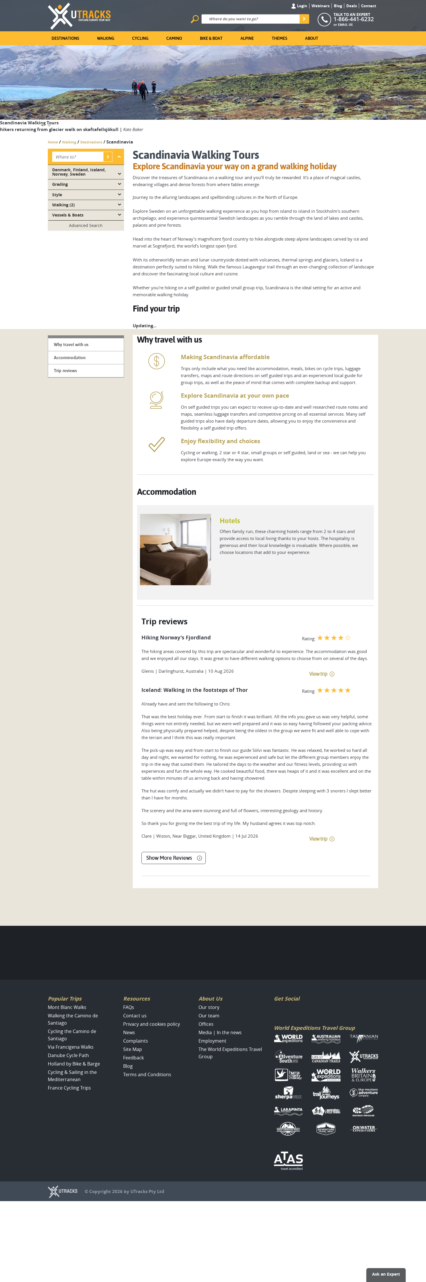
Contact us (135, 1015)
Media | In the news (220, 1032)
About (311, 38)
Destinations (65, 38)
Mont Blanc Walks (67, 1007)
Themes (279, 38)
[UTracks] (79, 15)
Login (301, 5)
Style (57, 195)
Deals (351, 5)
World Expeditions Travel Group (314, 1028)
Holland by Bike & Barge (74, 1064)
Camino (174, 38)
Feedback (133, 1057)
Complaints (135, 1041)
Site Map (132, 1049)
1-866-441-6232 (354, 19)
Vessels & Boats (67, 215)
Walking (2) (63, 205)
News (129, 1032)
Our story (209, 1007)
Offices (206, 1024)
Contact (368, 5)
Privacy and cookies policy (151, 1024)
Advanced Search (86, 225)
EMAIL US (345, 24)
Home (53, 142)
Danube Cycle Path (68, 1055)
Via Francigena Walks (71, 1047)
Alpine (247, 38)
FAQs (128, 1007)
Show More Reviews (169, 858)
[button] (42, 125)
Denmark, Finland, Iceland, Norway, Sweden (79, 172)
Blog (338, 5)
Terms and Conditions (147, 1074)
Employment (212, 1041)
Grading (60, 184)
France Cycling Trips (69, 1088)
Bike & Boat (211, 38)
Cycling (140, 38)
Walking (105, 38)
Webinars (320, 5)
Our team (209, 1015)
